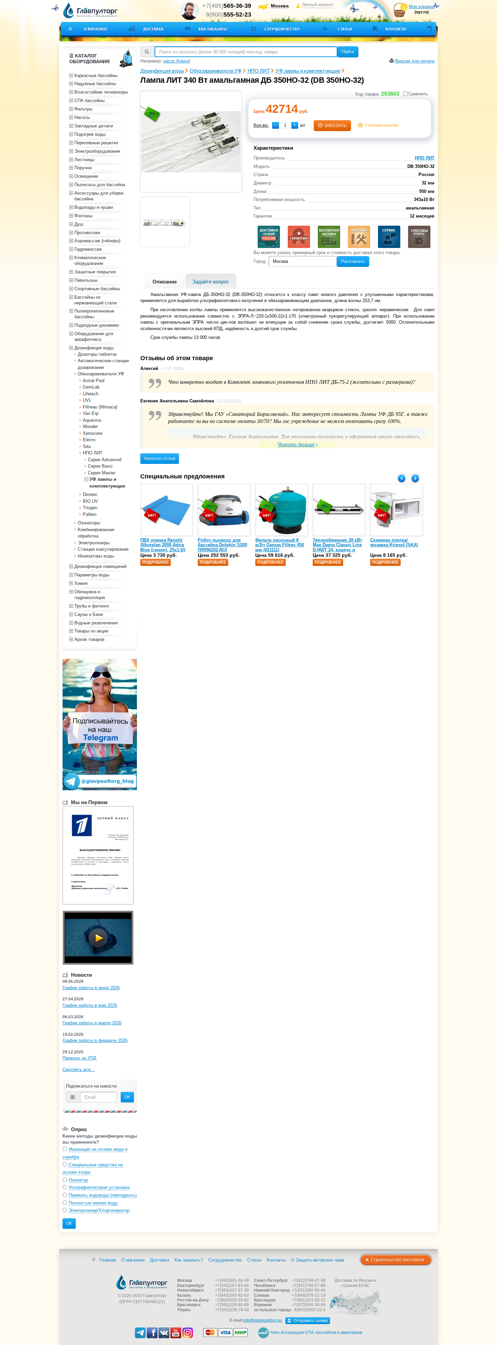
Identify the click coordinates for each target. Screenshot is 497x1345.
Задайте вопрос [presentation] (210, 281)
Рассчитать (353, 261)
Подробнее (155, 562)
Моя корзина (421, 6)
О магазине (96, 29)
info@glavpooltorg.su (262, 1320)
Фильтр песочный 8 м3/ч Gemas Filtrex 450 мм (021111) (279, 545)
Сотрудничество (282, 29)
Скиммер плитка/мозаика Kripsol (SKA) (394, 542)
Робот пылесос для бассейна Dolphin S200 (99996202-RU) (222, 545)
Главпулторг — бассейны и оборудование (142, 1282)
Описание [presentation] (164, 281)
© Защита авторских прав (317, 1260)
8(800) (228, 14)
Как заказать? (213, 29)
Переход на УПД (79, 1058)
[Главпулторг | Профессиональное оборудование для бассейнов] (91, 10)
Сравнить (418, 93)
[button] (294, 125)
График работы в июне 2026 (91, 987)
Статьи (345, 29)
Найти (348, 51)
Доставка (153, 29)
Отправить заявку (310, 1320)
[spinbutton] (285, 125)
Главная (107, 1260)
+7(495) (226, 5)
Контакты (395, 29)
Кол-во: (261, 125)
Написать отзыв (159, 458)
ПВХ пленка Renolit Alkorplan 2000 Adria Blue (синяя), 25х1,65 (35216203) (162, 547)
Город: (260, 261)
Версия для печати (414, 61)
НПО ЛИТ (424, 157)
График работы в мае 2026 (90, 1005)
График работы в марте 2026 (92, 1022)
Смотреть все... (79, 1069)
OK (127, 1097)
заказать (335, 125)
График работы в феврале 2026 (95, 1040)
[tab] (164, 281)
